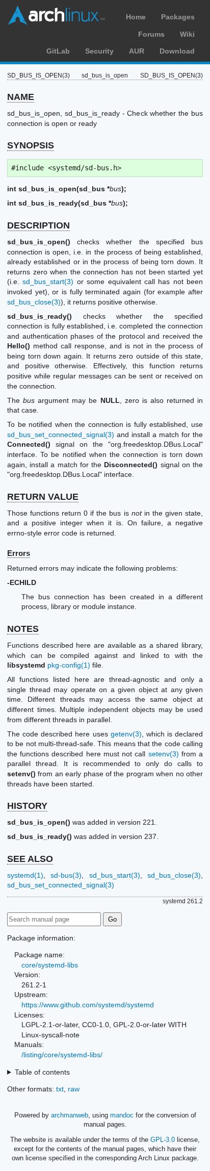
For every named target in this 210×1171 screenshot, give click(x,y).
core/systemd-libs (49, 965)
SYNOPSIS (30, 145)
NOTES (23, 629)
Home (136, 17)
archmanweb (69, 1115)
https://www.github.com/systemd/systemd (87, 1005)
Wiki (187, 34)
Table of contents (42, 1072)
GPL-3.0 (162, 1139)
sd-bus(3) (66, 875)
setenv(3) (163, 754)
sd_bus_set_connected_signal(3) (60, 434)
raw (74, 1089)
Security (99, 51)
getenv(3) (126, 734)
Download (177, 51)
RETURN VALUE (42, 497)
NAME (20, 97)
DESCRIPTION (38, 225)
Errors (18, 553)
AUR (136, 51)
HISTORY (27, 806)
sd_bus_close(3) (34, 302)
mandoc (122, 1115)
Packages (178, 17)
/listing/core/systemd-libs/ (61, 1055)
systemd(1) (25, 875)
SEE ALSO (30, 859)
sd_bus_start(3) (47, 281)
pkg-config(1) (68, 665)
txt (60, 1089)
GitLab (58, 51)
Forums (151, 34)
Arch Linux (56, 15)
